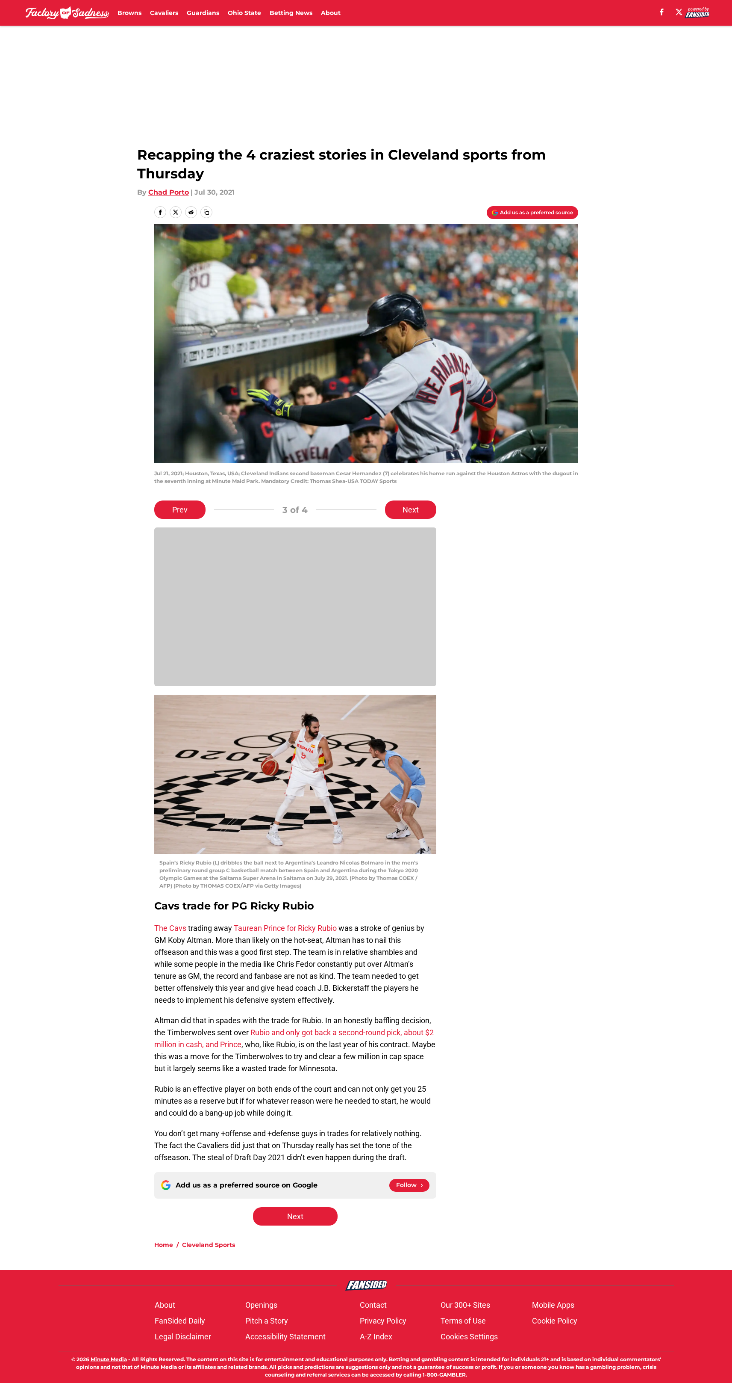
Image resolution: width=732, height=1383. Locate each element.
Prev (180, 509)
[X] (679, 12)
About (331, 13)
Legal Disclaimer (183, 1336)
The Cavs (170, 928)
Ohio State (244, 13)
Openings (261, 1304)
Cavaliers (164, 13)
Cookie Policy (554, 1320)
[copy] (206, 212)
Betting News (291, 13)
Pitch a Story (266, 1320)
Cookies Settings (469, 1336)
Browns (129, 13)
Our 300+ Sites (465, 1304)
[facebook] (662, 12)
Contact (373, 1304)
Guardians (203, 13)
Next (411, 509)
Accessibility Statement (285, 1336)
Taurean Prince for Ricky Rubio (285, 928)
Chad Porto (168, 192)
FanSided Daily (180, 1320)
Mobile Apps (553, 1304)
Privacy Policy (383, 1320)
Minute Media (109, 1359)
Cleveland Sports (208, 1245)
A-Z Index (376, 1336)
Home (163, 1245)
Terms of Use (463, 1320)
